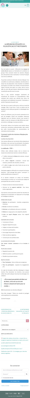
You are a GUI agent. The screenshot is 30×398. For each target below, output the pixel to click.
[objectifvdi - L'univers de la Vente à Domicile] (3, 5)
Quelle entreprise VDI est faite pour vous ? (11, 348)
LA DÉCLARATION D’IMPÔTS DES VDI (11, 343)
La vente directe (15, 42)
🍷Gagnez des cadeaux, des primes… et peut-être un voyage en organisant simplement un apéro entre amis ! (15, 339)
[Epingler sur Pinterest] (19, 303)
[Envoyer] (27, 320)
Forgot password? (24, 385)
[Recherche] (25, 5)
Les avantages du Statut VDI (8, 345)
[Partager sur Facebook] (11, 303)
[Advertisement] (15, 24)
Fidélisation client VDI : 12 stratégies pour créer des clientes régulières (14, 352)
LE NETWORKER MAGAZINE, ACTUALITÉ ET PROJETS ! (22, 311)
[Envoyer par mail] (16, 303)
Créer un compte (5, 385)
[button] (7, 5)
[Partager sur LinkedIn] (21, 303)
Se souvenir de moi (8, 377)
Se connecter (15, 381)
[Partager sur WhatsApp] (8, 303)
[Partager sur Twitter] (13, 303)
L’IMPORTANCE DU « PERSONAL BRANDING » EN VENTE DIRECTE (8, 311)
